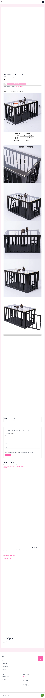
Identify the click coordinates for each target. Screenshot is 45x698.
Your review (8, 435)
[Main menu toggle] (43, 2)
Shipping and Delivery (5, 676)
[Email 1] (5, 695)
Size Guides (4, 679)
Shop (2, 660)
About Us (3, 670)
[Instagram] (3, 695)
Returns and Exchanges (6, 677)
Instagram (24, 677)
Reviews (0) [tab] (21, 91)
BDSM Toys (6, 72)
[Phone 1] (7, 695)
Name (6, 443)
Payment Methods (5, 680)
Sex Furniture (10, 72)
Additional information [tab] (13, 91)
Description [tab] (6, 91)
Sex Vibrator (5, 663)
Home (3, 658)
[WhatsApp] (8, 695)
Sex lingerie (5, 667)
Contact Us (4, 669)
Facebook (24, 676)
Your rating (7, 433)
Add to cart (17, 83)
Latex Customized (6, 664)
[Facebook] (2, 695)
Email (6, 447)
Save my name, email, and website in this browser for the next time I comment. (19, 452)
